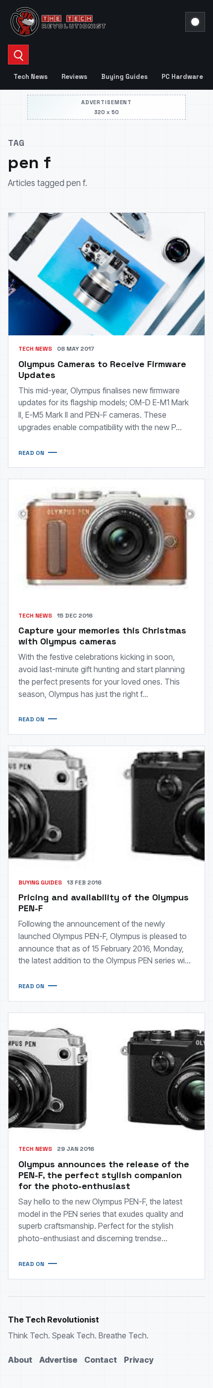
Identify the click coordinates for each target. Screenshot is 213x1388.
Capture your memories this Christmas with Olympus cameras (102, 636)
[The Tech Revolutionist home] (93, 22)
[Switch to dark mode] (195, 22)
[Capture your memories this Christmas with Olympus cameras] (106, 540)
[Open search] (18, 54)
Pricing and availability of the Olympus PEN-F (103, 902)
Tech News (30, 76)
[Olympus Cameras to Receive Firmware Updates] (106, 274)
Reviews (74, 76)
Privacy (139, 1360)
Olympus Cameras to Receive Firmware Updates (102, 369)
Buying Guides (124, 76)
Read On (31, 453)
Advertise (58, 1360)
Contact (100, 1360)
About (20, 1360)
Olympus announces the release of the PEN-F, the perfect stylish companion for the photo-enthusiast (103, 1175)
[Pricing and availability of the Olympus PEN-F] (106, 807)
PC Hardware (182, 76)
